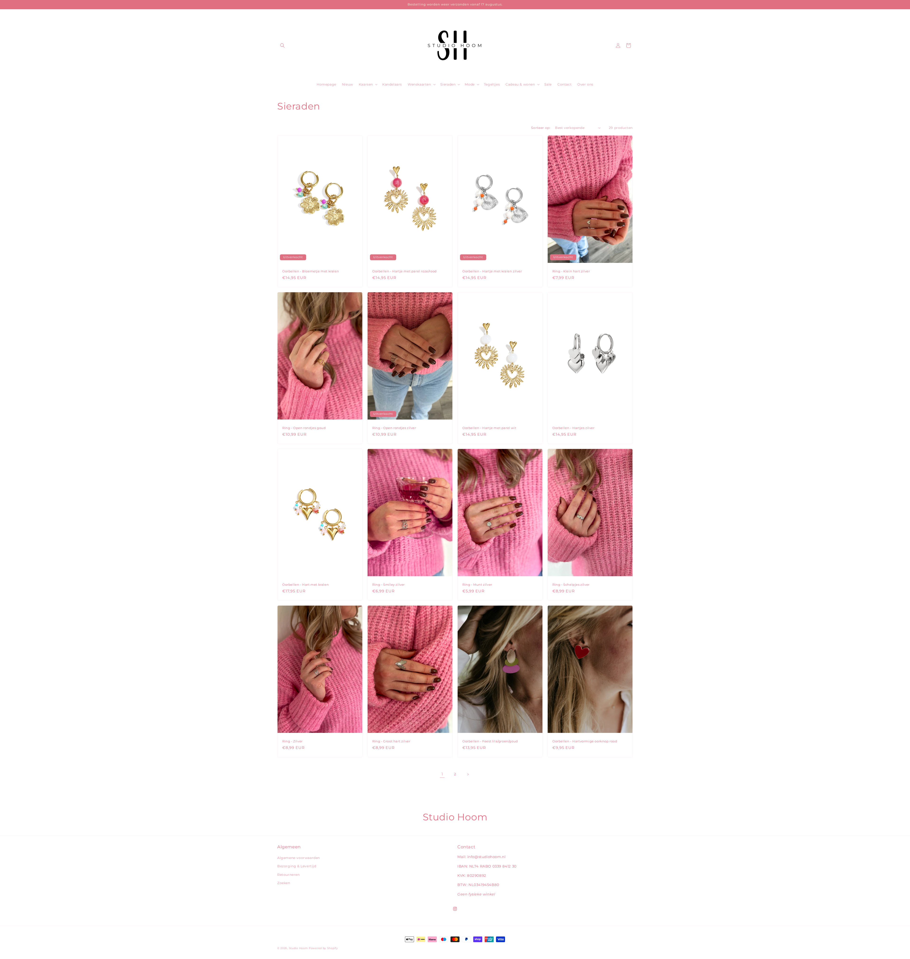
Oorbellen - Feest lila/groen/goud (490, 741)
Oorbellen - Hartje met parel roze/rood (404, 271)
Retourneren (288, 874)
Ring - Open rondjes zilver (394, 428)
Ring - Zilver (292, 741)
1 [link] (442, 774)
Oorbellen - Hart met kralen (305, 584)
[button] (282, 45)
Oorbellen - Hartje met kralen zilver (492, 271)
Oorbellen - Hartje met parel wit (489, 428)
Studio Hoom (298, 948)
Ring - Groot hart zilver (391, 741)
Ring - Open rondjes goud (304, 428)
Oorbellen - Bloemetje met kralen (310, 271)
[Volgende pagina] (468, 774)
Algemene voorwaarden (298, 858)
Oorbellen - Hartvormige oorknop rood (584, 741)
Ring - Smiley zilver (388, 584)
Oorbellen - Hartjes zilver (573, 428)
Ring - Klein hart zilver (571, 271)
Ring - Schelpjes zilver (571, 584)
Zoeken (283, 883)
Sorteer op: (540, 128)
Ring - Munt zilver (477, 584)
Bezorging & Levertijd (296, 866)
